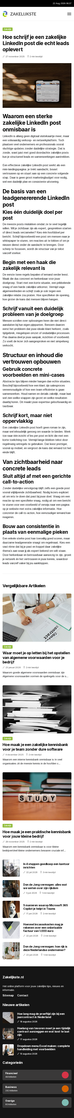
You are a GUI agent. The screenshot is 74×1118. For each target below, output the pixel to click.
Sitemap (8, 995)
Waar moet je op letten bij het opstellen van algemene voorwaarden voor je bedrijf (36, 657)
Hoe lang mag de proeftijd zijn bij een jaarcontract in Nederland (41, 1015)
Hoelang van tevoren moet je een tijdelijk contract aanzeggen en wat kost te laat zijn (43, 1031)
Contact (22, 995)
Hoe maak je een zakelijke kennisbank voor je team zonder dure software (35, 746)
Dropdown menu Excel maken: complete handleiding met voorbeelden (43, 1047)
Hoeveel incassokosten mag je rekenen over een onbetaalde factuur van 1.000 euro (43, 928)
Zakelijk (7, 29)
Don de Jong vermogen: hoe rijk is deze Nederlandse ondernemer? (45, 948)
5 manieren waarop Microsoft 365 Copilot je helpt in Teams (45, 907)
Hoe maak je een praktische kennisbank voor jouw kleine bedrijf (37, 834)
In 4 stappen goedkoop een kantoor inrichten (46, 865)
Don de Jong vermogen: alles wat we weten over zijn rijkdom (45, 886)
